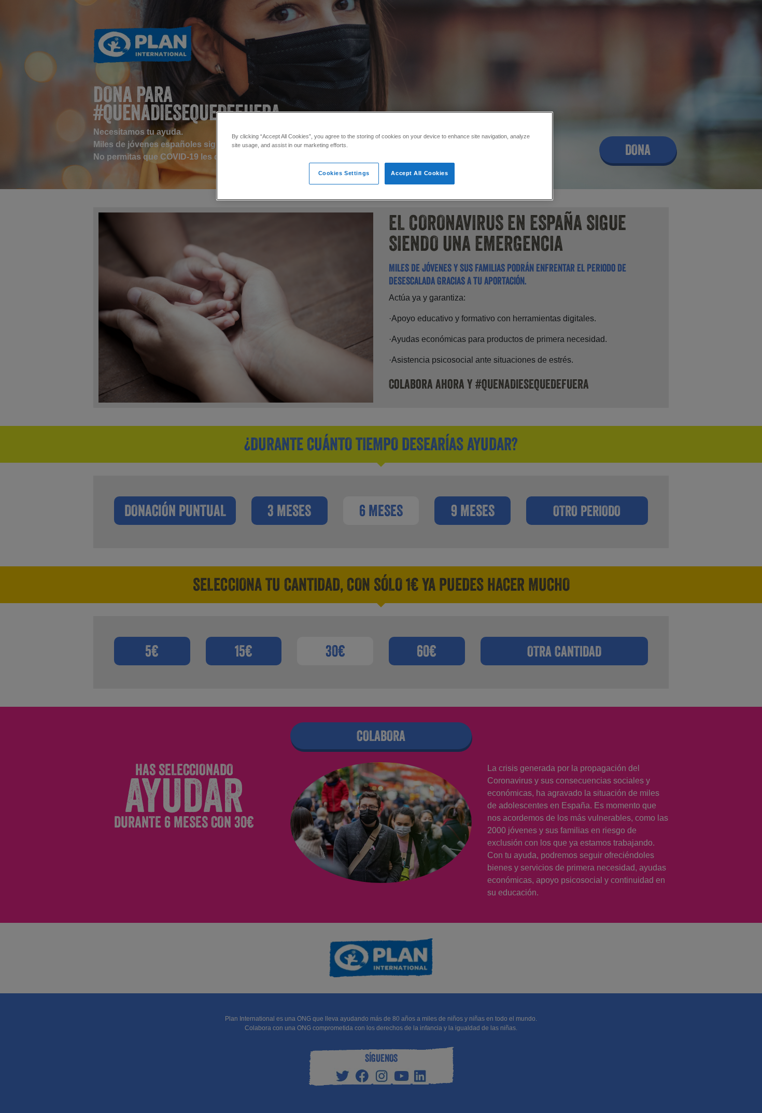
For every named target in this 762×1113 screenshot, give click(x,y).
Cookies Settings (344, 173)
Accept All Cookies (419, 173)
